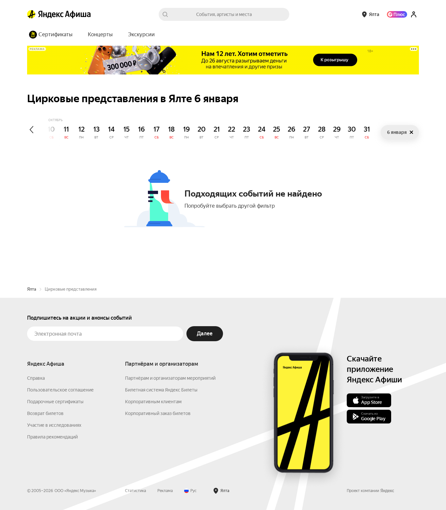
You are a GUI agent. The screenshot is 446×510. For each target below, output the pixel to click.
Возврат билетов (45, 413)
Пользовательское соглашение (60, 389)
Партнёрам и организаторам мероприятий (170, 378)
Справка (36, 378)
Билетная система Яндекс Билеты (161, 389)
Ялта (31, 289)
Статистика (135, 490)
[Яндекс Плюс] (397, 14)
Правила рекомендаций (52, 436)
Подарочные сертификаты (55, 401)
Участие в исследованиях (54, 425)
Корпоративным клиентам (153, 401)
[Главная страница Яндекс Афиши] (31, 14)
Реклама (165, 490)
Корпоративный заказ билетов (158, 413)
